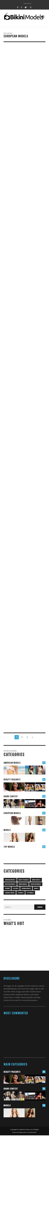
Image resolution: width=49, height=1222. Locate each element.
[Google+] (21, 7)
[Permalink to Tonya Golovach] (14, 854)
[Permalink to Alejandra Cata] (30, 837)
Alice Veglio (20, 937)
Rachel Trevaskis (13, 493)
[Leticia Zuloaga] (21, 269)
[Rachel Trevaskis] (21, 474)
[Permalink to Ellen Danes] (14, 770)
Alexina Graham (12, 695)
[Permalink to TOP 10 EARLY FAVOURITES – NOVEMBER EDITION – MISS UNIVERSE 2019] (40, 786)
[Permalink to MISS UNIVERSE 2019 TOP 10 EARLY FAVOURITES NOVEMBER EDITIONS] (30, 786)
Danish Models (23, 884)
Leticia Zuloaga (12, 288)
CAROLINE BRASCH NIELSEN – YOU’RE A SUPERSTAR (26, 1044)
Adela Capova (11, 356)
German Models (26, 888)
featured (15, 888)
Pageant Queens (9, 893)
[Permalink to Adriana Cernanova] (14, 837)
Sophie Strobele (13, 424)
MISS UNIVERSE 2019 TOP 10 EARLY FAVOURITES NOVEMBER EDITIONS (24, 964)
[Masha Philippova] (21, 539)
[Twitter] (25, 7)
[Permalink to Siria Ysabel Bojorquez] (30, 770)
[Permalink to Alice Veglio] (14, 820)
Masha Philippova (14, 558)
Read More (7, 115)
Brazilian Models (10, 884)
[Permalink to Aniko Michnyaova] (40, 820)
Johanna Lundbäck (14, 151)
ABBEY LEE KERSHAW (14, 1035)
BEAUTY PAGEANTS (12, 779)
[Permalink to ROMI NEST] (30, 854)
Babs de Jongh (12, 83)
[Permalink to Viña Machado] (40, 837)
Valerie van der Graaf (16, 626)
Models (6, 80)
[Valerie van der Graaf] (21, 607)
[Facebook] (18, 7)
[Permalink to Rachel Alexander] (40, 770)
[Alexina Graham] (21, 676)
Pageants (20, 893)
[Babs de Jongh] (21, 64)
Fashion (7, 888)
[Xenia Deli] (21, 201)
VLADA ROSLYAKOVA (14, 1026)
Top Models (9, 846)
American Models (12, 762)
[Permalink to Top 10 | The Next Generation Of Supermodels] (40, 854)
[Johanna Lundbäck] (21, 132)
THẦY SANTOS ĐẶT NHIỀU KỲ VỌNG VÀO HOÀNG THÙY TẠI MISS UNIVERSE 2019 (26, 953)
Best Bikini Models (12, 87)
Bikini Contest (11, 796)
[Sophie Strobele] (21, 405)
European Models (12, 813)
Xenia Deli (9, 219)
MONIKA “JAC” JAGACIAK (16, 1053)
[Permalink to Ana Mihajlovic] (30, 820)
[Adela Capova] (21, 337)
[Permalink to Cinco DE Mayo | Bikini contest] (14, 803)
